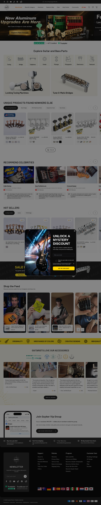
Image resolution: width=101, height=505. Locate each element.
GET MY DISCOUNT (63, 268)
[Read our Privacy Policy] (74, 264)
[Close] (74, 231)
